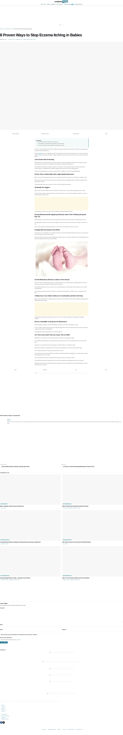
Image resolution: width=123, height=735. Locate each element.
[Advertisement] (29, 15)
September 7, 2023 (4, 543)
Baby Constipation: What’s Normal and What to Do (12, 506)
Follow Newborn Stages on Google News (10, 415)
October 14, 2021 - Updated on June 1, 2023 (17, 39)
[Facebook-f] (1, 722)
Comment (2, 607)
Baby (45, 4)
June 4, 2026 (3, 508)
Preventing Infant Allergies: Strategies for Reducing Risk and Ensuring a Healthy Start (20, 542)
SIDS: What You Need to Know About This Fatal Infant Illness (76, 542)
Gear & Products (69, 4)
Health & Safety (59, 4)
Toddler (48, 4)
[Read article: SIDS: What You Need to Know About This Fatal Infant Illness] (92, 525)
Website (64, 629)
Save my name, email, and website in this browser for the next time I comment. (19, 634)
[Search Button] (88, 4)
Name (1, 624)
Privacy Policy (17, 639)
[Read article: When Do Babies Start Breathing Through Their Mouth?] (92, 489)
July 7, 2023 (65, 543)
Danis (5, 39)
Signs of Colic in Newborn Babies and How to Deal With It (75, 578)
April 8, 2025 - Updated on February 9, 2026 (71, 508)
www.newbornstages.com (7, 732)
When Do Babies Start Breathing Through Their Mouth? (75, 506)
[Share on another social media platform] (122, 134)
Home (42, 4)
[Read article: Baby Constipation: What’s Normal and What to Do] (30, 489)
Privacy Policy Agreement (6, 637)
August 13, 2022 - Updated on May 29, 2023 (71, 579)
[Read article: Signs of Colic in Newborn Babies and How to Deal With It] (92, 561)
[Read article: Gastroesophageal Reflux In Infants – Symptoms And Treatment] (30, 561)
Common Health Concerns (8, 29)
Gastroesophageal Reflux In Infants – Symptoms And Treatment (15, 578)
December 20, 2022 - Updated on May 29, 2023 (10, 579)
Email (1, 629)
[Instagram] (3, 722)
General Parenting (78, 4)
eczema (40, 153)
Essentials (53, 4)
